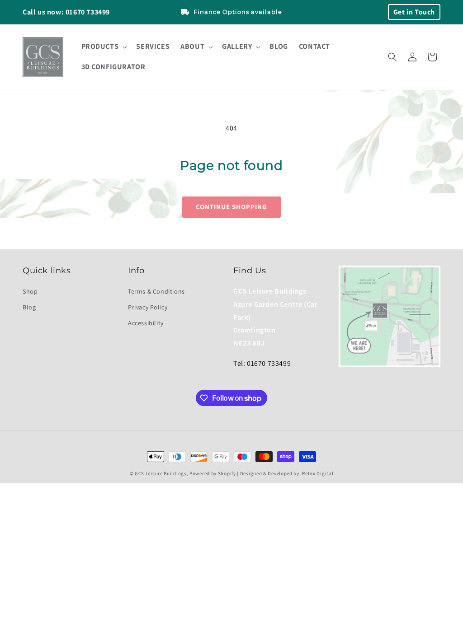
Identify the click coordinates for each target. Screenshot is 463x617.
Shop (30, 291)
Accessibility (146, 323)
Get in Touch (414, 12)
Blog (29, 307)
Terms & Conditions (156, 291)
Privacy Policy (147, 307)
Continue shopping (231, 206)
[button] (103, 47)
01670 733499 (88, 12)
